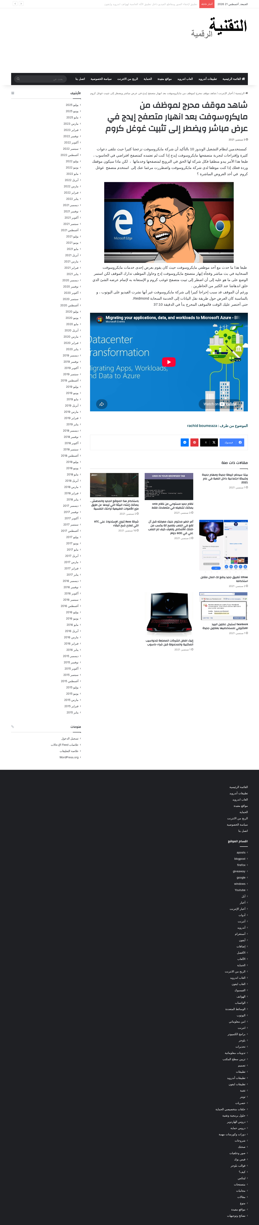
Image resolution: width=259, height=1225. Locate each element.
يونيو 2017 (72, 543)
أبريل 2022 (72, 180)
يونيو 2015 (72, 693)
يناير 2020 (72, 349)
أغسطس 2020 (69, 305)
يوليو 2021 (72, 236)
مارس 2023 (71, 123)
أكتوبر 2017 (72, 518)
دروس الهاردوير (236, 1121)
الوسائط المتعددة (235, 1009)
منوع (242, 1203)
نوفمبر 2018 (71, 436)
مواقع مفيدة (165, 78)
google (241, 877)
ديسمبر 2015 (71, 656)
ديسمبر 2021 (71, 205)
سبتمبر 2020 (71, 299)
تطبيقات (240, 1071)
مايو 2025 (72, 117)
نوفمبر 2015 (71, 662)
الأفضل (241, 952)
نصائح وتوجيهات (236, 1215)
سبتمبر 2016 (71, 599)
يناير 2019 (72, 424)
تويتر (242, 1096)
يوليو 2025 (72, 104)
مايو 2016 (73, 624)
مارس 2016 (71, 637)
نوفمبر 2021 (71, 211)
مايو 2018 (73, 474)
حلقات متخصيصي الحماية (230, 1109)
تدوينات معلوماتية (235, 1052)
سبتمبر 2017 (71, 524)
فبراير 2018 (71, 493)
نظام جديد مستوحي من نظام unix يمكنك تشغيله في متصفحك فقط (172, 505)
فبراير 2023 (71, 130)
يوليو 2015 (72, 687)
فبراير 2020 (71, 342)
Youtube (240, 890)
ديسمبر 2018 (71, 430)
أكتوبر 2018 (72, 443)
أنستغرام (240, 933)
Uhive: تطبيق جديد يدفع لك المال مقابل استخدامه (224, 579)
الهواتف (241, 996)
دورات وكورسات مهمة (232, 1134)
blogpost (239, 858)
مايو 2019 (73, 399)
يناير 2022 (72, 198)
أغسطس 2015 (70, 681)
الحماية (148, 78)
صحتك (241, 1146)
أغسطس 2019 (70, 380)
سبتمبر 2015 (71, 674)
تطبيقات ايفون (237, 1084)
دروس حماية (237, 1128)
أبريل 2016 (72, 631)
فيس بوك (239, 1159)
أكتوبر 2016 (71, 593)
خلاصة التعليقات (69, 751)
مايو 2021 (73, 249)
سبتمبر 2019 (71, 374)
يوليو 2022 (72, 161)
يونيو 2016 (72, 618)
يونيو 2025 (72, 111)
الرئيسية (240, 93)
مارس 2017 (71, 562)
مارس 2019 (71, 411)
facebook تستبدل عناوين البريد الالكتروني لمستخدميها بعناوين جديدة (225, 626)
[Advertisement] (89, 40)
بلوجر (242, 1040)
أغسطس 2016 (70, 606)
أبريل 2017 (72, 555)
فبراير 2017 (71, 568)
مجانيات (240, 1190)
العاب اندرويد (185, 78)
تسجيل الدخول (70, 738)
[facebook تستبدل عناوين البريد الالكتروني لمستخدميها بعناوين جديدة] (223, 606)
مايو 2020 (72, 324)
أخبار (242, 902)
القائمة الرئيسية (232, 78)
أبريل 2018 (72, 480)
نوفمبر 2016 (71, 587)
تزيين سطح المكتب (234, 1059)
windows (239, 883)
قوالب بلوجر (238, 1165)
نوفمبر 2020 (71, 286)
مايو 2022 (72, 173)
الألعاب (241, 959)
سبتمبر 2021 (71, 223)
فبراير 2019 (71, 418)
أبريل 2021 (72, 255)
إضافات (241, 946)
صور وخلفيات (237, 1153)
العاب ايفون (238, 984)
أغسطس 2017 (70, 530)
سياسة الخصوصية (101, 78)
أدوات (242, 915)
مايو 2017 (73, 549)
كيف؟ (242, 1171)
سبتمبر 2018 (71, 449)
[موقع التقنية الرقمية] (219, 28)
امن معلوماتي (237, 1021)
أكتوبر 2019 (71, 368)
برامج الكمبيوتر (236, 1034)
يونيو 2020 (72, 317)
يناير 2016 (72, 649)
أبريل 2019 (72, 405)
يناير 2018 (73, 499)
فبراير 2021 (71, 267)
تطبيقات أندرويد (207, 78)
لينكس (241, 1178)
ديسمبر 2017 (71, 505)
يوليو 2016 (72, 612)
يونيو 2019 (72, 393)
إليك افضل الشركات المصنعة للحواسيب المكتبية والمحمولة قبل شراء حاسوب (169, 642)
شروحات (240, 1140)
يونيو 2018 (72, 468)
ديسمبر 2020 (70, 280)
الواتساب (240, 1002)
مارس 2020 (71, 336)
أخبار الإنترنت (225, 93)
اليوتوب (241, 1015)
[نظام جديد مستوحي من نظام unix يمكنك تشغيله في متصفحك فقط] (169, 486)
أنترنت (241, 921)
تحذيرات (240, 1046)
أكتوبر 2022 (71, 142)
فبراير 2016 (71, 643)
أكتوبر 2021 (72, 217)
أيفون (242, 940)
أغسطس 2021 (70, 230)
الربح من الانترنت (127, 78)
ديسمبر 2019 (71, 355)
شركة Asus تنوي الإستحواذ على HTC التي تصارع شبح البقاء (116, 523)
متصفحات (239, 1184)
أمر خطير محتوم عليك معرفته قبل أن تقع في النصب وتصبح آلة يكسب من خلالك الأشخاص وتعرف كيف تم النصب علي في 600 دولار (170, 527)
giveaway (239, 871)
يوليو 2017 (72, 537)
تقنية (242, 1090)
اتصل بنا (80, 78)
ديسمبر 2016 (71, 580)
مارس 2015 (71, 700)
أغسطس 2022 (70, 155)
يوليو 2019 (72, 386)
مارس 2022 (71, 186)
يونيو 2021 (72, 242)
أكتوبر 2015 (72, 668)
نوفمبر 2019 (71, 361)
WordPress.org (69, 757)
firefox (241, 865)
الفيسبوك (240, 990)
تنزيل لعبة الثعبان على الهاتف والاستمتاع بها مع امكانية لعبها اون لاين (159, 4)
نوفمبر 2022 (71, 136)
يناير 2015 (73, 712)
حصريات (240, 1103)
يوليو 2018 (72, 461)
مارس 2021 (71, 261)
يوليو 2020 (72, 311)
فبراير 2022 (71, 192)
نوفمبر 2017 (71, 512)
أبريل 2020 (72, 330)
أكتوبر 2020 (71, 292)
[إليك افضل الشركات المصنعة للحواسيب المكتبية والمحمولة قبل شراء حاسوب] (169, 614)
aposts (241, 852)
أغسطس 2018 (70, 455)
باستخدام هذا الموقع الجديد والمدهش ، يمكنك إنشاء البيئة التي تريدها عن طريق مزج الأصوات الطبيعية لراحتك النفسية (114, 504)
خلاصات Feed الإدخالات (65, 744)
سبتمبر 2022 (71, 148)
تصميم (241, 1065)
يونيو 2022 (72, 167)
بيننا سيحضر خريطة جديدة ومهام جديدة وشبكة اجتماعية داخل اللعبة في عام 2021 (225, 478)
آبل (243, 896)
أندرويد (241, 927)
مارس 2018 (71, 487)
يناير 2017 (73, 574)
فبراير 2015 (71, 706)
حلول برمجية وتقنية (233, 1115)
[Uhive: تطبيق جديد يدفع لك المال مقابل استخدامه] (223, 546)
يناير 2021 (73, 274)
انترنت (241, 1027)
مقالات (241, 1197)
